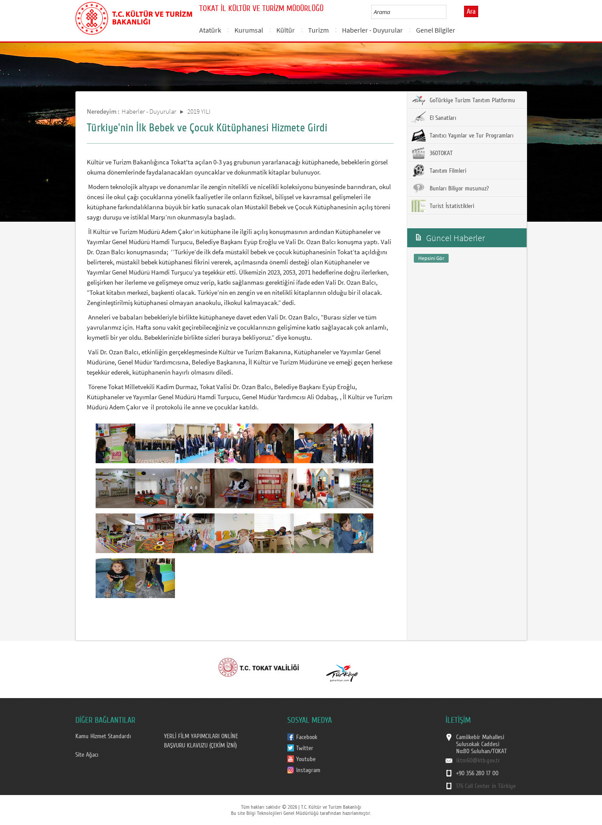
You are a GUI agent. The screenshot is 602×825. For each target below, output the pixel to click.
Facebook (306, 737)
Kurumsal (248, 30)
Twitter (304, 748)
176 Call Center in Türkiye (486, 786)
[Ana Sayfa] (133, 16)
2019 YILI (199, 111)
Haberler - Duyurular (372, 30)
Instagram (308, 770)
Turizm (318, 30)
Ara (471, 11)
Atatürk (210, 30)
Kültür (285, 30)
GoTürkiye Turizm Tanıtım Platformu (471, 100)
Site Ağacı (86, 754)
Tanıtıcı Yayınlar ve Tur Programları (470, 135)
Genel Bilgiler (435, 30)
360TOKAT (440, 153)
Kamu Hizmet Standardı (103, 736)
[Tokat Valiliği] (259, 666)
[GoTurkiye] (342, 666)
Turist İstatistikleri (451, 206)
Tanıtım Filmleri (447, 171)
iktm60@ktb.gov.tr (478, 760)
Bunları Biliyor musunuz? (458, 188)
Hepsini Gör (431, 258)
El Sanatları (442, 118)
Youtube (306, 759)
